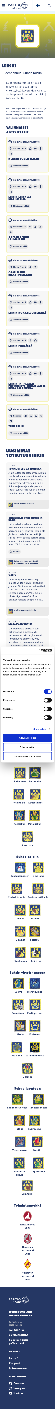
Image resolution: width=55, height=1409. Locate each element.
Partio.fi (13, 1358)
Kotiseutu (34, 1034)
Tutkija (19, 1128)
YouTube (18, 1393)
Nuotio (37, 1150)
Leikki (20, 918)
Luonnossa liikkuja (19, 1173)
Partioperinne (35, 1013)
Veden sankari (20, 1150)
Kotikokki (19, 823)
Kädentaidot (35, 802)
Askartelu (27, 845)
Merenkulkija (34, 991)
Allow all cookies (27, 738)
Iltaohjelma (20, 961)
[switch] (48, 700)
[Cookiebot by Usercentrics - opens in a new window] (39, 650)
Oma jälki (38, 875)
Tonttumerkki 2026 (27, 1226)
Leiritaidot (35, 781)
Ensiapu (34, 939)
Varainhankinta (35, 1055)
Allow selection (27, 747)
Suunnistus (34, 1128)
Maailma (17, 1055)
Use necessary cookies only (27, 756)
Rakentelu (20, 781)
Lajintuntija (38, 1171)
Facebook (19, 1383)
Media (20, 1034)
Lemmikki (27, 1193)
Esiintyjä (36, 961)
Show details (39, 729)
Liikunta (20, 939)
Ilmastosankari (38, 1107)
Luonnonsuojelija (17, 1107)
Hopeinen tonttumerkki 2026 (27, 1250)
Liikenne (27, 1076)
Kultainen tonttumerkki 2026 (27, 1276)
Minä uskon (34, 823)
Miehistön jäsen (20, 875)
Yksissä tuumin (17, 897)
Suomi (18, 991)
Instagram (20, 1388)
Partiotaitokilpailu (38, 897)
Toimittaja (18, 1013)
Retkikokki (19, 802)
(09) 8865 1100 (16, 1329)
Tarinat (35, 918)
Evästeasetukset (18, 1368)
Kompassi (14, 1363)
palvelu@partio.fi (18, 1334)
